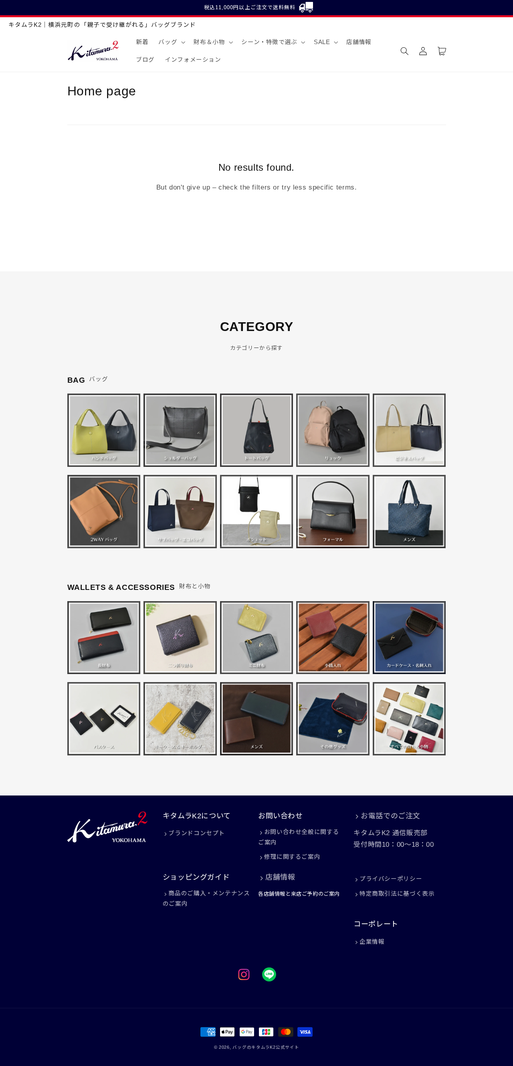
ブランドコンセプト (196, 833)
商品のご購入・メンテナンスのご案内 (206, 898)
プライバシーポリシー (391, 879)
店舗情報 (280, 877)
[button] (171, 42)
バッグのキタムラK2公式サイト (265, 1047)
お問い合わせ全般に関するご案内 (298, 837)
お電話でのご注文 (390, 816)
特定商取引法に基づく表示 (397, 893)
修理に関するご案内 (292, 857)
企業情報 (372, 942)
